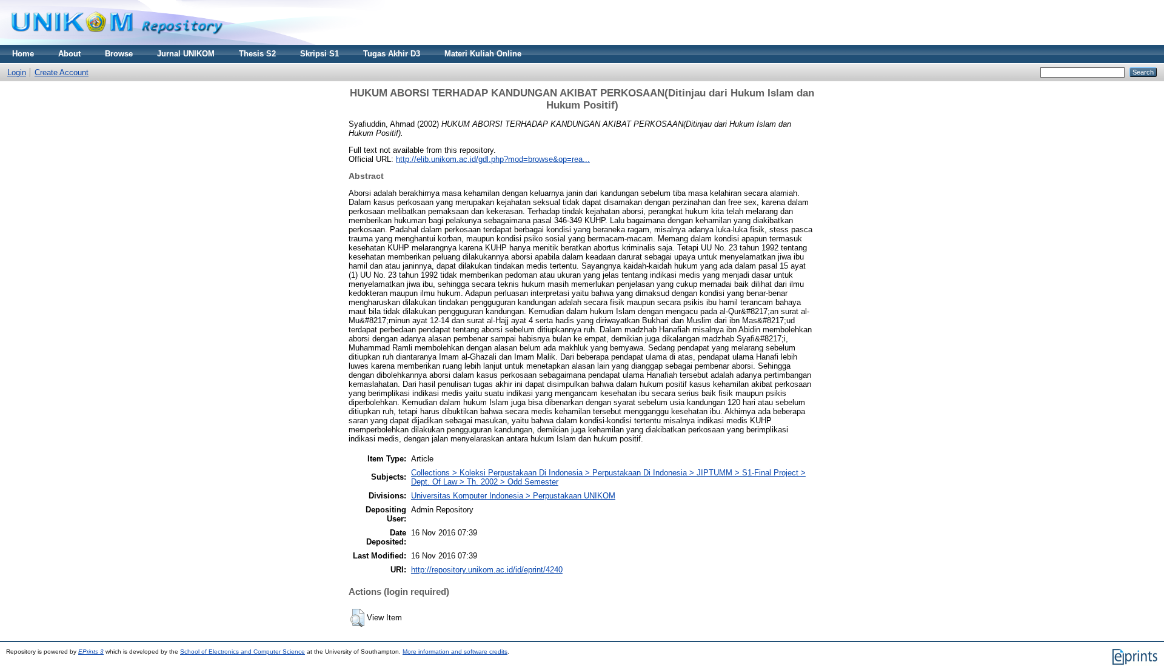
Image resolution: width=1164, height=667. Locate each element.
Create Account (62, 72)
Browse (119, 53)
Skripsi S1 (319, 53)
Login (16, 72)
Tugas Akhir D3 (391, 53)
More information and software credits (455, 651)
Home (23, 53)
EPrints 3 (91, 651)
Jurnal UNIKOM (186, 53)
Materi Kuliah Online (482, 53)
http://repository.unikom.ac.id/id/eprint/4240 (487, 569)
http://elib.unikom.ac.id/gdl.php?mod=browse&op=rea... (493, 159)
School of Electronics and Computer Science (242, 651)
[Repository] (117, 42)
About (69, 53)
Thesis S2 (257, 53)
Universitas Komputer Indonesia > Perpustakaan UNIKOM (513, 495)
